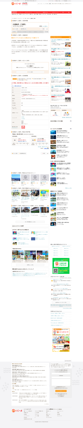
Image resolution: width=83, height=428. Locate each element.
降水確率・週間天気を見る (42, 146)
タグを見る (23, 118)
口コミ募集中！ (45, 26)
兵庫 (45, 14)
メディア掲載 (37, 415)
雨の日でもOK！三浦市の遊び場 (56, 318)
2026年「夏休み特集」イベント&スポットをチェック (20, 385)
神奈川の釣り (33, 366)
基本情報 (14, 31)
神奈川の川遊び (22, 374)
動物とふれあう (62, 3)
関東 (20, 14)
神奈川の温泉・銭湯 (15, 380)
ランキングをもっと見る (67, 308)
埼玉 (28, 14)
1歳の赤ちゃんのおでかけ (66, 246)
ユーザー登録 (14, 389)
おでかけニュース (55, 12)
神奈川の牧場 (37, 366)
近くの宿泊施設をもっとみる (30, 221)
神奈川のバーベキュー (26, 366)
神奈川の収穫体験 (36, 370)
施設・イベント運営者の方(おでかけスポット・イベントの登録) (27, 389)
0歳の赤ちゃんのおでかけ (56, 246)
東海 (30, 14)
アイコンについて (15, 127)
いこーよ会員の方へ (61, 396)
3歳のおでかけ (66, 248)
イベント (19, 12)
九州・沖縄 (53, 14)
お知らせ (35, 31)
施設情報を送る (23, 28)
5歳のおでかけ (66, 250)
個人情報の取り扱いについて (61, 386)
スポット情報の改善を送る (16, 85)
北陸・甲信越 (36, 14)
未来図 (58, 412)
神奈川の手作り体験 (21, 370)
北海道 (17, 14)
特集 (69, 12)
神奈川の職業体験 (42, 370)
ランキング (38, 12)
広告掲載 (25, 414)
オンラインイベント (28, 12)
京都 (43, 14)
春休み (53, 3)
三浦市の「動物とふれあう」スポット (57, 315)
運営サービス (48, 414)
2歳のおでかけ (55, 248)
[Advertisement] (30, 57)
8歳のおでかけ (55, 255)
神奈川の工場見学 (15, 370)
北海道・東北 (14, 14)
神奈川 (24, 14)
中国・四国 (49, 14)
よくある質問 (37, 412)
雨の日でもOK (57, 3)
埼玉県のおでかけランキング (29, 274)
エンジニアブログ (49, 417)
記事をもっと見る (30, 264)
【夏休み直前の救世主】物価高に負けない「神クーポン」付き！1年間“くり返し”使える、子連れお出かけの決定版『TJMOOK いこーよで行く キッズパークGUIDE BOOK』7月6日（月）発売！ (33, 397)
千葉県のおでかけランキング (40, 274)
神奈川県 (61, 306)
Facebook (25, 417)
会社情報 (58, 414)
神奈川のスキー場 (22, 380)
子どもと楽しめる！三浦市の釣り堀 (57, 322)
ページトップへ (68, 360)
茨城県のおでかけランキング (30, 273)
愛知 (32, 14)
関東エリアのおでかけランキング (19, 273)
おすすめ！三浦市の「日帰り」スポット (58, 313)
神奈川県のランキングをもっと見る (61, 302)
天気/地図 (46, 31)
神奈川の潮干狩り (36, 380)
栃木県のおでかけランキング (41, 273)
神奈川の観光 (14, 367)
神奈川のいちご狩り (43, 380)
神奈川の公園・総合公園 (16, 374)
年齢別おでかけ (45, 12)
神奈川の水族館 (14, 378)
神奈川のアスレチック (38, 373)
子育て (63, 12)
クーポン (24, 31)
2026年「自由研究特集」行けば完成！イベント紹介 (20, 386)
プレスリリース (59, 415)
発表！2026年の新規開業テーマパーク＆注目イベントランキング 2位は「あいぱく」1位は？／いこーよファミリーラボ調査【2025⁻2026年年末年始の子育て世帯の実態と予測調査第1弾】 (33, 401)
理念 (47, 412)
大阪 (42, 14)
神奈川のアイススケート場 (29, 380)
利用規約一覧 (26, 412)
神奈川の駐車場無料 (31, 373)
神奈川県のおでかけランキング (29, 275)
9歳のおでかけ (66, 255)
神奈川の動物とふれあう (29, 370)
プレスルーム (37, 414)
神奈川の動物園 (20, 366)
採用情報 (47, 415)
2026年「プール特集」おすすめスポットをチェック (38, 385)
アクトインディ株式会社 (58, 409)
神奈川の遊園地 (14, 366)
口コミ (30, 31)
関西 (40, 14)
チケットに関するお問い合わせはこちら (61, 393)
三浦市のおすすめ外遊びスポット (57, 325)
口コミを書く (16, 28)
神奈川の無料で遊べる (23, 373)
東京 (22, 14)
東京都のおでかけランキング (18, 275)
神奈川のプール (42, 366)
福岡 (56, 14)
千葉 (26, 14)
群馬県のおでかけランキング (18, 274)
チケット (19, 31)
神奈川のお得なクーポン (16, 373)
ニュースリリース (26, 415)
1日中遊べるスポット (68, 3)
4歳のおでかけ (55, 250)
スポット (14, 12)
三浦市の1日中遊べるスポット (56, 320)
